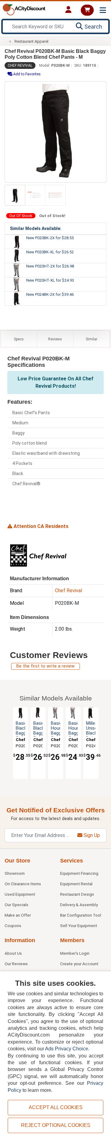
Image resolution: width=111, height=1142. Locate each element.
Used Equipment (20, 894)
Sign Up (91, 835)
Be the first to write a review (45, 666)
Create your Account (79, 963)
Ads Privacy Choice (66, 1048)
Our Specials (16, 904)
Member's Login (74, 953)
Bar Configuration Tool (80, 915)
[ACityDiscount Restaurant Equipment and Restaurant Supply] (24, 9)
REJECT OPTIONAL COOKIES (55, 1125)
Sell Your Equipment (78, 925)
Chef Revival (20, 65)
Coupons (13, 925)
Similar (91, 339)
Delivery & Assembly (79, 904)
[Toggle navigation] (103, 10)
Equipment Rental (76, 883)
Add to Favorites (26, 74)
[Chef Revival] (38, 555)
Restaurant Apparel (31, 41)
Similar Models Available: (35, 228)
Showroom (15, 873)
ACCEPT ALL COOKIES (56, 1107)
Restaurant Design (77, 894)
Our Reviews (16, 963)
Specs (19, 339)
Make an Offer (18, 915)
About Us (13, 953)
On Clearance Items (23, 883)
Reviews (55, 339)
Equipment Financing (79, 873)
